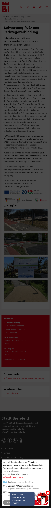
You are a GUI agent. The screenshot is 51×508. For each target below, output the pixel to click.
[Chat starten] (42, 498)
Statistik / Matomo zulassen (20, 486)
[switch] (5, 486)
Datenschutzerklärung (13, 477)
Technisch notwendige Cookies (22, 482)
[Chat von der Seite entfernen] (48, 493)
